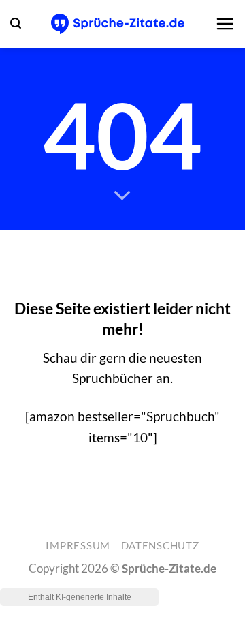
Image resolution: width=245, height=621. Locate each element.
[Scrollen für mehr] (123, 195)
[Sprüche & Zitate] (118, 24)
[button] (15, 23)
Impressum (78, 545)
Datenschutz (160, 545)
